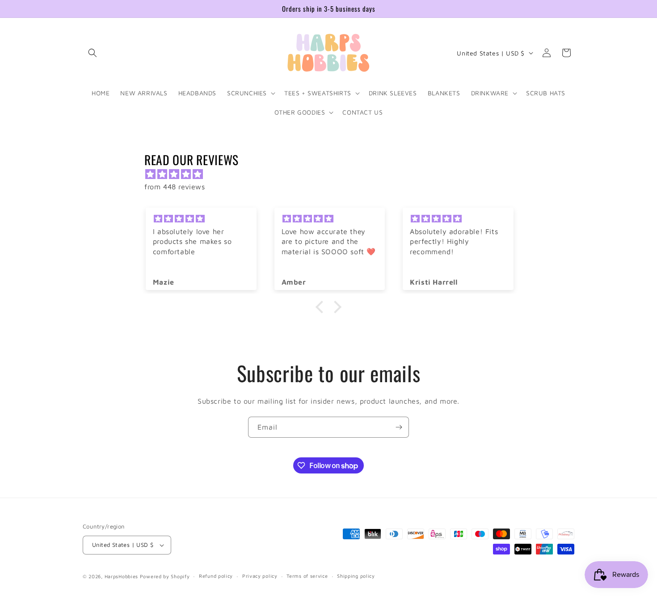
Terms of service (307, 576)
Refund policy (216, 576)
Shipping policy (356, 576)
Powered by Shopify (165, 576)
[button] (92, 53)
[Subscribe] (399, 427)
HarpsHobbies (121, 576)
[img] (333, 174)
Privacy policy (260, 576)
